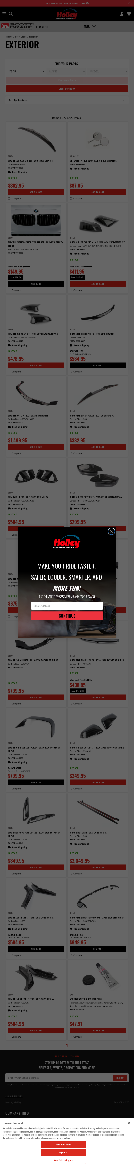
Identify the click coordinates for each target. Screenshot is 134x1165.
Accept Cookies (63, 1144)
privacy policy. (63, 1138)
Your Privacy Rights (63, 1160)
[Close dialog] (111, 531)
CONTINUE (67, 616)
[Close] (128, 1123)
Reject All (63, 1152)
